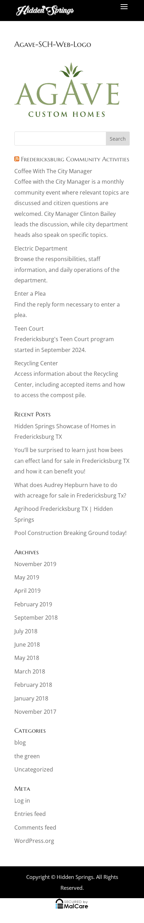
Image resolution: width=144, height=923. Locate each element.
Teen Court (29, 328)
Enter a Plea (30, 293)
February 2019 (33, 604)
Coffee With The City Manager (53, 171)
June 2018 (27, 644)
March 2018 (29, 671)
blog (20, 742)
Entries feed (30, 814)
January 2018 (31, 698)
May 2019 (26, 577)
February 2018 (33, 685)
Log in (22, 800)
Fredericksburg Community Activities (75, 159)
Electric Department (40, 248)
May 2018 (26, 658)
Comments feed (35, 827)
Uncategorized (33, 769)
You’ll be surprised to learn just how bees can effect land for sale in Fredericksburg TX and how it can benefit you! (71, 460)
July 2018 (25, 631)
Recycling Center (36, 363)
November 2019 (35, 564)
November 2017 (35, 712)
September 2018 (36, 617)
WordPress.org (34, 841)
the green (27, 756)
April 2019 (27, 590)
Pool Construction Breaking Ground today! (70, 533)
